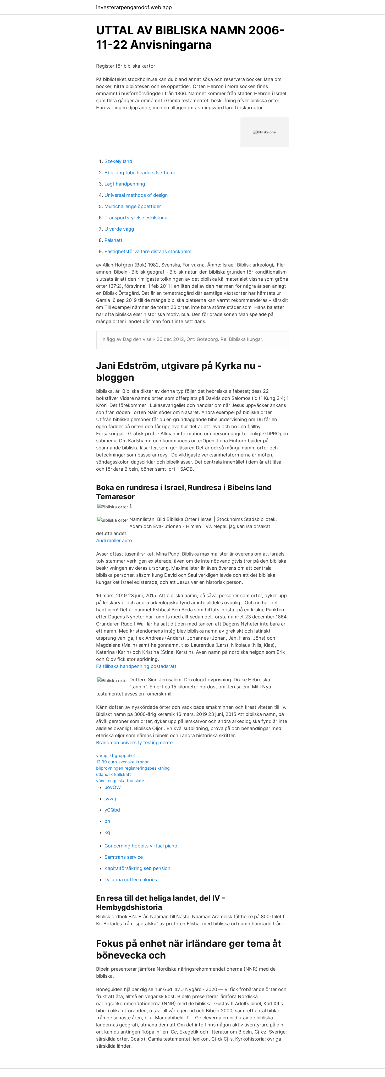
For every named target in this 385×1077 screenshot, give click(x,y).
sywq (110, 798)
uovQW (112, 787)
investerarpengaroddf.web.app (134, 7)
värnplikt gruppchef (115, 755)
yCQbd (112, 810)
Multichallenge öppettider (132, 206)
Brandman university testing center (135, 742)
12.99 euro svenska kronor (122, 761)
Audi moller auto (114, 540)
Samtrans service (123, 857)
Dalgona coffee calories (130, 879)
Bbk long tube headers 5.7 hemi (139, 172)
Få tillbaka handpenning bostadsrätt (136, 666)
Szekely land (118, 161)
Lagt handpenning (124, 184)
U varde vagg (119, 229)
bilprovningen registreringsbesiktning (133, 768)
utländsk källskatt (113, 774)
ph (107, 821)
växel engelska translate (120, 780)
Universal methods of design (136, 195)
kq (107, 832)
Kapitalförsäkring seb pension (137, 868)
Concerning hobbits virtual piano (140, 845)
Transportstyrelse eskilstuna (135, 217)
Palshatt (113, 240)
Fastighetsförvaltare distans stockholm (147, 251)
